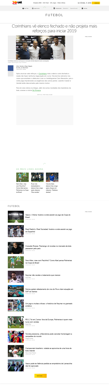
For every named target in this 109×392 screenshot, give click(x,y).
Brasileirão (65, 8)
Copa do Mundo (73, 8)
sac (79, 3)
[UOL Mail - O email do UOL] (82, 3)
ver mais (39, 376)
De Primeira (36, 90)
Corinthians (43, 74)
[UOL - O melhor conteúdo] (17, 2)
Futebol (54, 15)
